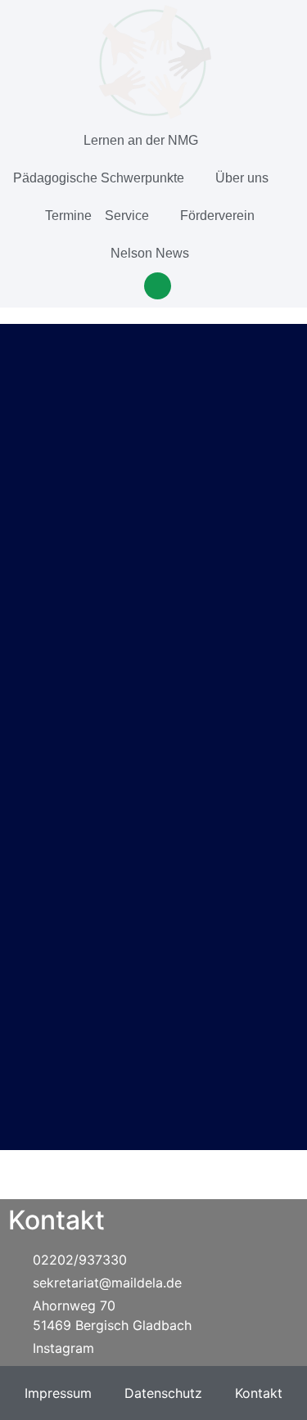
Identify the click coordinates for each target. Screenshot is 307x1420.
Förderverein (217, 215)
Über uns (242, 178)
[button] (157, 285)
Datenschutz (163, 1393)
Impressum (58, 1393)
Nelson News (150, 253)
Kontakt (258, 1393)
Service (127, 215)
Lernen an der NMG (141, 140)
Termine (68, 215)
